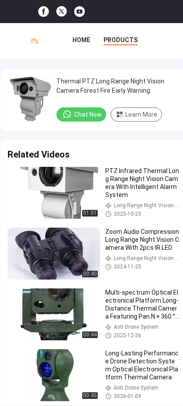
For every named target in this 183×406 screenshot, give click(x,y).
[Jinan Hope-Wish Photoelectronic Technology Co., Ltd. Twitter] (61, 11)
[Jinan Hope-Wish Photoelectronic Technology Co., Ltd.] (34, 41)
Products (120, 39)
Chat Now (88, 114)
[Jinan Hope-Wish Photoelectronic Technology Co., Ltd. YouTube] (80, 11)
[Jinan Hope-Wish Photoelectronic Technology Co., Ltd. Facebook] (44, 11)
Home (81, 39)
